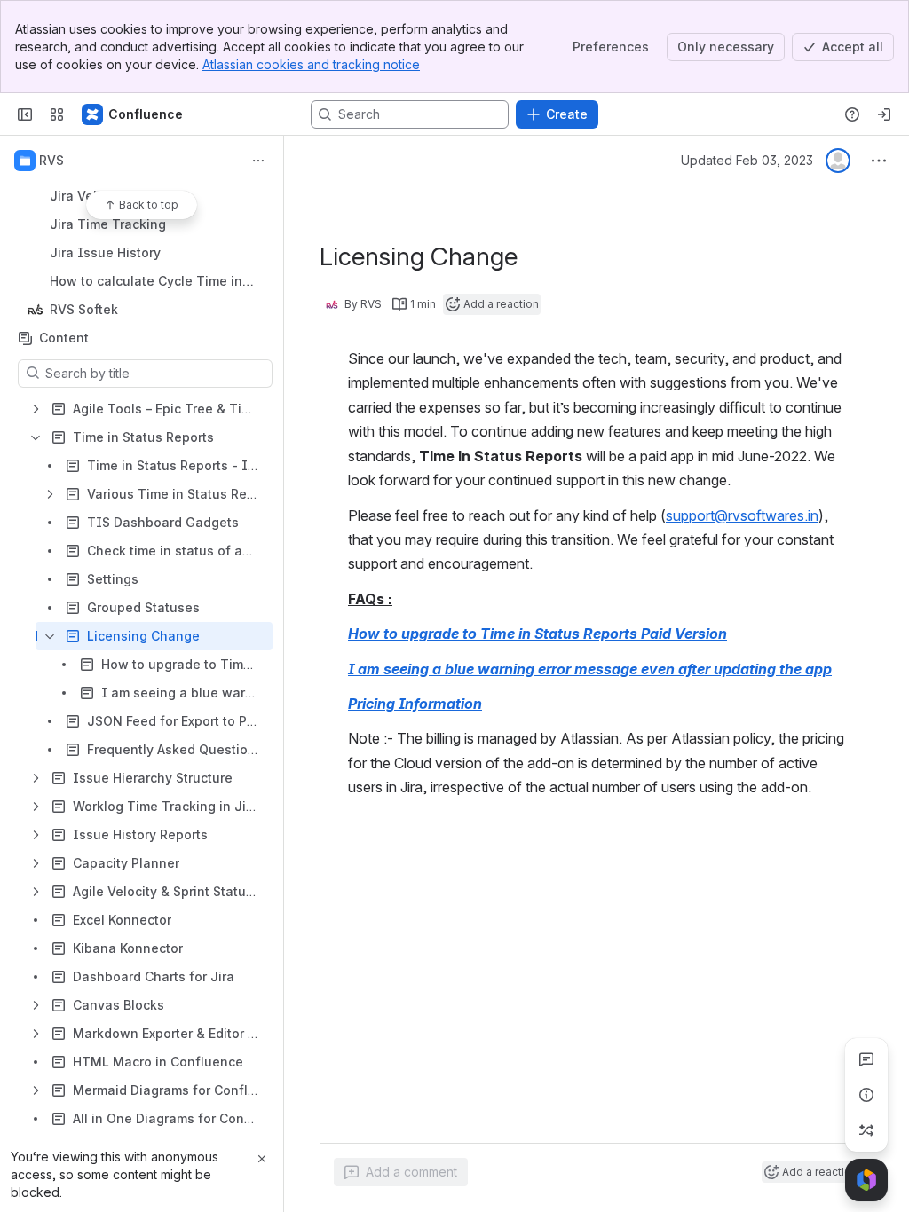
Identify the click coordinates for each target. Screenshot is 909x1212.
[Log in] (884, 114)
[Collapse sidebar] (25, 114)
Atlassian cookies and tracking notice (311, 64)
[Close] (262, 1158)
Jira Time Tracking (108, 224)
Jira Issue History (105, 252)
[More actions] (258, 160)
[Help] (852, 114)
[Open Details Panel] (866, 1095)
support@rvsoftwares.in (742, 515)
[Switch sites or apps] (57, 114)
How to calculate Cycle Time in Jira (146, 281)
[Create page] (866, 1130)
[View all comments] (866, 1059)
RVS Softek (147, 309)
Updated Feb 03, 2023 (747, 160)
